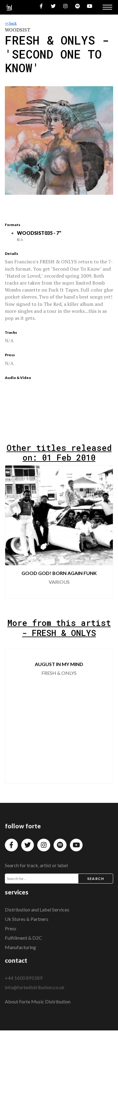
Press (10, 928)
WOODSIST (17, 29)
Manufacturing (20, 947)
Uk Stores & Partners (26, 919)
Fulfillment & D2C (23, 938)
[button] (103, 532)
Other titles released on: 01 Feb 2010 (59, 452)
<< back (11, 23)
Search (95, 878)
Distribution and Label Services (37, 909)
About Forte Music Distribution (37, 1001)
